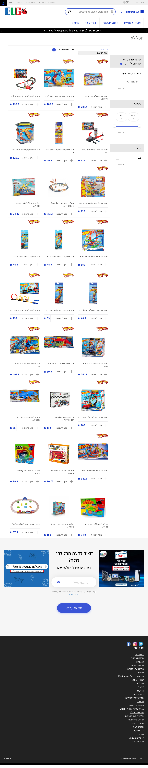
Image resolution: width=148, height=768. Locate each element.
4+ (139, 158)
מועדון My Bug (132, 23)
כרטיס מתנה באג (136, 737)
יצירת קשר (91, 23)
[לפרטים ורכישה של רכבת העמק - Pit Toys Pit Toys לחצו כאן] (25, 507)
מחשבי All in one (136, 719)
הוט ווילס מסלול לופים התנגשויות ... (93, 470)
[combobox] (90, 11)
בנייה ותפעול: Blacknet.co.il (132, 759)
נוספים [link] (141, 734)
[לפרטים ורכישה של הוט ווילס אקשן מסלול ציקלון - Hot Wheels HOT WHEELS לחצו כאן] (93, 240)
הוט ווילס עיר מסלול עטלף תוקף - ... (93, 417)
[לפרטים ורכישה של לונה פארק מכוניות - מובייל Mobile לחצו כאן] (59, 507)
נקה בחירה (120, 88)
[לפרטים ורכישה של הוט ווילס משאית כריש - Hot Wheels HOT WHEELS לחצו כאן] (25, 400)
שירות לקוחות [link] (138, 679)
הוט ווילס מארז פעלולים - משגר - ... (93, 310)
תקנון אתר (139, 661)
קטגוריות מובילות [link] (137, 712)
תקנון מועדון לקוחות (135, 668)
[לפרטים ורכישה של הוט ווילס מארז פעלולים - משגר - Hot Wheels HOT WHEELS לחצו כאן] (93, 293)
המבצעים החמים (137, 705)
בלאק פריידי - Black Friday (132, 708)
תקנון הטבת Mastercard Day (131, 676)
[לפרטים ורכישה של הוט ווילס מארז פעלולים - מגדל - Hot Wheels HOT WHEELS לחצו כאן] (25, 240)
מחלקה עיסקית (137, 658)
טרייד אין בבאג (138, 741)
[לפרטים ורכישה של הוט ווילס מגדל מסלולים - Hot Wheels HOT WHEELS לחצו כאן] (93, 347)
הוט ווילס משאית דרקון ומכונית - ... (59, 363)
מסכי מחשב (138, 726)
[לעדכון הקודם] (146, 30)
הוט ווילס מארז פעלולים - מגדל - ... (25, 256)
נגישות (141, 672)
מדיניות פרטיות (137, 665)
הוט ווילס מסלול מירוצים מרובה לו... (25, 310)
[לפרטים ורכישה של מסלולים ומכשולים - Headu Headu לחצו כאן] (59, 454)
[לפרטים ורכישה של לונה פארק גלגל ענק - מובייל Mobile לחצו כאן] (25, 186)
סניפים (75, 23)
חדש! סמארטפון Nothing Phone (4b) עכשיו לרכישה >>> (74, 30)
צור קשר (140, 690)
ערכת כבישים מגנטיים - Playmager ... (64, 418)
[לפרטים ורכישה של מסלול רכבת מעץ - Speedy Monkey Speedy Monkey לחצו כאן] (59, 186)
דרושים (19, 2)
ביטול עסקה (30, 2)
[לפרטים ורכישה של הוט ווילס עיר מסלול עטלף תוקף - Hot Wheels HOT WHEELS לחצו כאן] (93, 400)
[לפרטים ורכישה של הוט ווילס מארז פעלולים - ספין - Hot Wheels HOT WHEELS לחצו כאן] (59, 293)
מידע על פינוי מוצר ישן (134, 697)
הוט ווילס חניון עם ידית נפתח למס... (25, 149)
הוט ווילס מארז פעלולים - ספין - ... (60, 310)
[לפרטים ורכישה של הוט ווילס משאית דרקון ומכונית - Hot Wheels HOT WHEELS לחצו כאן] (59, 347)
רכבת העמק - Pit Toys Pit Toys (26, 524)
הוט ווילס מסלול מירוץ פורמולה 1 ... (25, 96)
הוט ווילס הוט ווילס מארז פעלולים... (59, 96)
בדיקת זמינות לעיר (131, 73)
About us (9, 2)
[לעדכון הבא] (1, 30)
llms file (7, 759)
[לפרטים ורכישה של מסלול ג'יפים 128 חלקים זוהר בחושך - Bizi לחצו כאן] (93, 507)
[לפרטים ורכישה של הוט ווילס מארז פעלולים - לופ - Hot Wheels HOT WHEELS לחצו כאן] (59, 240)
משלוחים (140, 683)
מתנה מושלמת (110, 23)
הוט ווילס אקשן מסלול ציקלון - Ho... (93, 256)
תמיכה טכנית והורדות (46, 2)
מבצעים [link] (140, 701)
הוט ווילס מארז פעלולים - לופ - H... (59, 256)
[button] (99, 107)
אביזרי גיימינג (138, 730)
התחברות (140, 2)
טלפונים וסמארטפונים (134, 716)
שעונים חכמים (138, 723)
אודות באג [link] (139, 654)
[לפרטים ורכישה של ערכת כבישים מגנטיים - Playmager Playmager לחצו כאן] (59, 400)
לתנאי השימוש (74, 594)
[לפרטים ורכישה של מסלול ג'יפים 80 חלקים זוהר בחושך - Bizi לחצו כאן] (25, 454)
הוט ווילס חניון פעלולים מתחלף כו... (93, 203)
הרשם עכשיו (74, 608)
